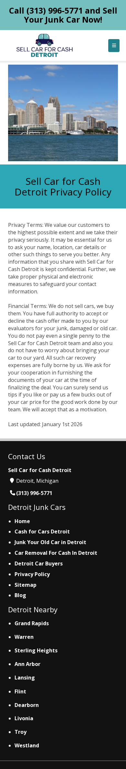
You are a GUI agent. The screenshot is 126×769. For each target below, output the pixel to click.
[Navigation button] (114, 45)
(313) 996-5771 (54, 10)
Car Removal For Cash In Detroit (56, 552)
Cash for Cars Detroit (42, 531)
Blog (20, 595)
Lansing (25, 677)
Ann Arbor (27, 664)
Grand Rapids (32, 623)
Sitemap (26, 584)
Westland (27, 745)
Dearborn (27, 705)
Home (22, 521)
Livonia (24, 718)
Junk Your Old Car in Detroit (50, 542)
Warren (24, 636)
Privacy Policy (32, 574)
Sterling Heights (36, 650)
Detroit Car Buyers (39, 563)
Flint (20, 691)
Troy (20, 731)
